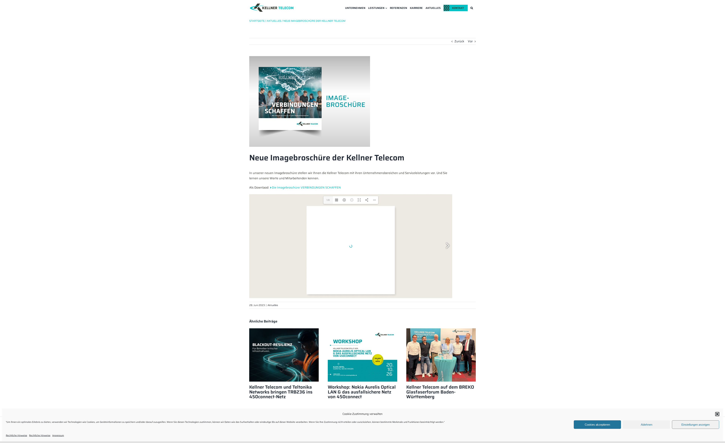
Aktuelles (273, 305)
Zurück (459, 41)
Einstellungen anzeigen (695, 424)
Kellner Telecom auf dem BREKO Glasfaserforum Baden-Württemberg (440, 391)
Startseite (257, 21)
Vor (470, 41)
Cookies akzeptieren (597, 424)
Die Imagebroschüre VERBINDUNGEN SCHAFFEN (306, 187)
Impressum (58, 435)
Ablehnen (646, 424)
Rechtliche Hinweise (16, 435)
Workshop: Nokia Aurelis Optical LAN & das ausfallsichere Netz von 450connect (362, 391)
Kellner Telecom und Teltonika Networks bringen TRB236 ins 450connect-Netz (280, 391)
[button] (717, 414)
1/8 (328, 200)
